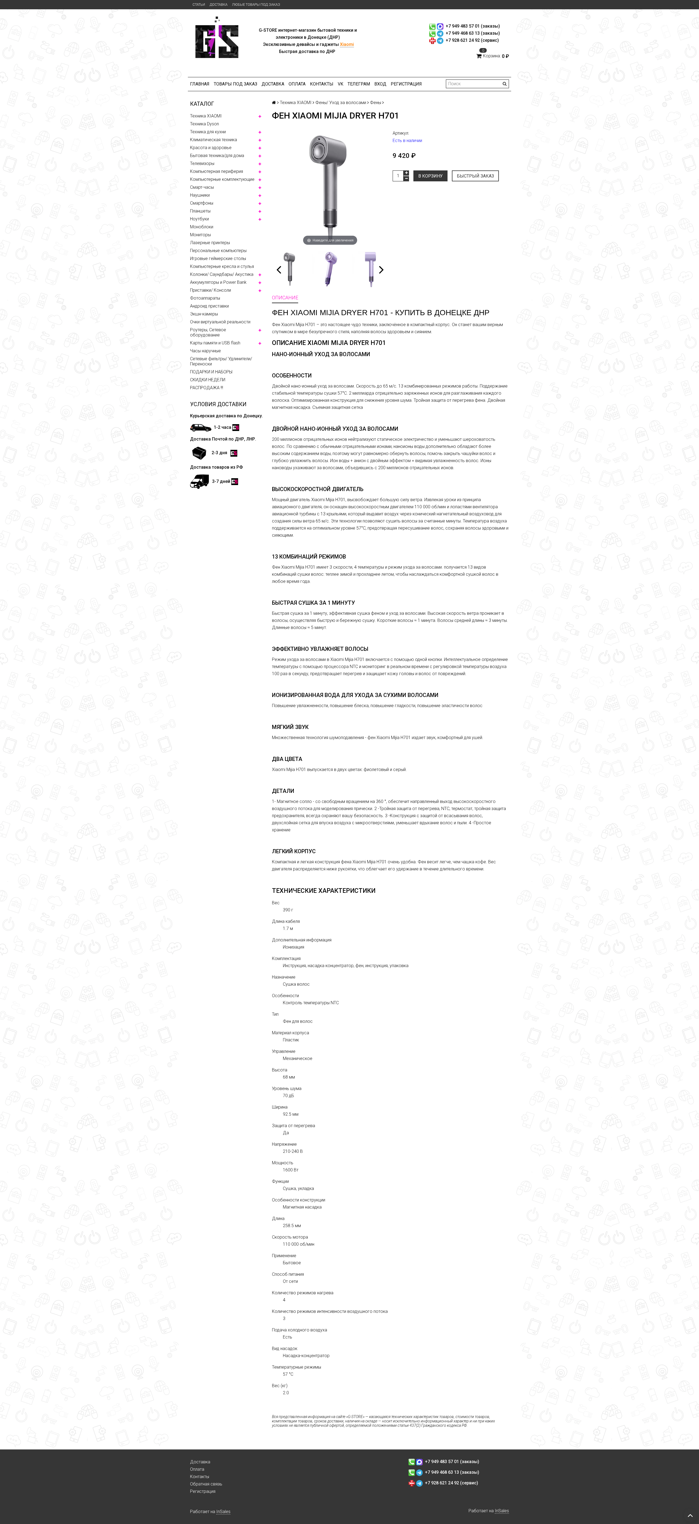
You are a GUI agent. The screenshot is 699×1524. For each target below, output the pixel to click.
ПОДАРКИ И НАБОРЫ (211, 371)
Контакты (321, 84)
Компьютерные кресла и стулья (222, 266)
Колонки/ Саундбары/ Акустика (221, 274)
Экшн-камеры (204, 314)
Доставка (218, 4)
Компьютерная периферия (216, 171)
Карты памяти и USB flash (215, 342)
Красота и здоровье (211, 147)
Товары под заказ (235, 84)
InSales (223, 1511)
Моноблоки (201, 226)
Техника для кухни (208, 131)
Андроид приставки (209, 306)
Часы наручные (205, 350)
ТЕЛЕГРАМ (359, 84)
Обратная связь (206, 1484)
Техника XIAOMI (206, 116)
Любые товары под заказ (256, 4)
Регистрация (406, 84)
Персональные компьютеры (218, 250)
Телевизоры (202, 163)
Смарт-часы (202, 187)
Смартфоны (201, 203)
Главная (199, 84)
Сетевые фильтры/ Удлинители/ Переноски (221, 361)
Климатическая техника (213, 139)
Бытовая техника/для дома (217, 155)
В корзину (430, 176)
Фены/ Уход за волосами (340, 102)
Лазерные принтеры (210, 242)
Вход (380, 84)
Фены (375, 102)
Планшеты (200, 211)
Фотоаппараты (205, 298)
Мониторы (200, 234)
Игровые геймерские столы (218, 258)
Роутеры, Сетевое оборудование (208, 332)
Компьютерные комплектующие (222, 179)
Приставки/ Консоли (210, 290)
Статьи (198, 4)
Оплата (297, 84)
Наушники (200, 195)
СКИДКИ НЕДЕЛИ (207, 379)
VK (340, 84)
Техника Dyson (204, 123)
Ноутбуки (199, 218)
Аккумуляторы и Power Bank (218, 282)
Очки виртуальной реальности (220, 321)
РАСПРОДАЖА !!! (206, 387)
